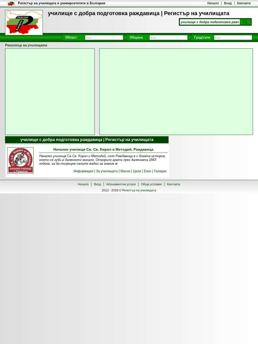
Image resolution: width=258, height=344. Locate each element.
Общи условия (151, 184)
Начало (213, 3)
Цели (137, 171)
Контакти (243, 3)
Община (136, 37)
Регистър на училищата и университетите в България (61, 3)
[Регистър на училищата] (24, 22)
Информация (83, 171)
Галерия (160, 171)
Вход (228, 3)
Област (71, 37)
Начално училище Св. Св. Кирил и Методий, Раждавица (103, 149)
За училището (107, 171)
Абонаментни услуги (121, 184)
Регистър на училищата (139, 190)
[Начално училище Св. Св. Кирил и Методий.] (20, 160)
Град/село (202, 37)
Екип (147, 171)
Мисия (125, 171)
